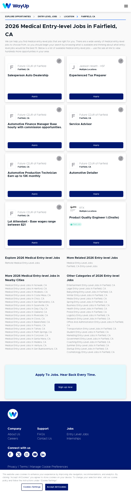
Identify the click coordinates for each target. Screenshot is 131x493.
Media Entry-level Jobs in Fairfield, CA (87, 299)
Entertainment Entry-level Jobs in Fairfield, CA (91, 285)
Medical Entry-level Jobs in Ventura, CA (25, 345)
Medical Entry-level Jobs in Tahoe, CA (25, 329)
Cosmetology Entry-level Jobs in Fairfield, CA (91, 352)
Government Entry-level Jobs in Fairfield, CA (90, 339)
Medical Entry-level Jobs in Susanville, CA (27, 305)
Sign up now (65, 387)
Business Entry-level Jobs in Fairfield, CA (88, 305)
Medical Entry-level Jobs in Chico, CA (24, 299)
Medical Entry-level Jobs (80, 263)
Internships (74, 438)
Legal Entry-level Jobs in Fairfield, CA (86, 289)
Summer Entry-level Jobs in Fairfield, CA (88, 345)
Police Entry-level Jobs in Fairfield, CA (87, 312)
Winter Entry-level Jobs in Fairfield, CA (87, 295)
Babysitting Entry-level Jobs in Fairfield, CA (89, 292)
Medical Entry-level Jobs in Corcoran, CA (26, 335)
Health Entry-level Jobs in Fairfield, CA (87, 309)
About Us (14, 434)
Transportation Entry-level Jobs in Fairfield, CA (91, 329)
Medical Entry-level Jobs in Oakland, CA (26, 312)
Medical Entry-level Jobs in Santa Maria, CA (27, 339)
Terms (23, 466)
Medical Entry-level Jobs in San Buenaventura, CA (31, 349)
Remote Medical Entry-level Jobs (22, 263)
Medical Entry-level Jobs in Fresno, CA (25, 325)
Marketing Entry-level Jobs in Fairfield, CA (89, 335)
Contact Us (44, 438)
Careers (13, 438)
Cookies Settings (32, 487)
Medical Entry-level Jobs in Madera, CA (25, 342)
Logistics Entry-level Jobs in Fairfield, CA (88, 315)
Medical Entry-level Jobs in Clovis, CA (25, 319)
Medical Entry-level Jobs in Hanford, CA (26, 289)
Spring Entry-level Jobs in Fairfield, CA (87, 302)
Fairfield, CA (88, 17)
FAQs (41, 434)
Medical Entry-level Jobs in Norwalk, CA (26, 285)
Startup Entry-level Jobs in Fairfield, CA (87, 349)
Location (69, 17)
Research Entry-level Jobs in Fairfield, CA (88, 319)
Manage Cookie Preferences (49, 466)
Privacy (12, 466)
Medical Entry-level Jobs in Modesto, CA (26, 292)
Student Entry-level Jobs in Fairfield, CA (88, 332)
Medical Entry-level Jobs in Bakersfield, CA (27, 322)
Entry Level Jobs (78, 434)
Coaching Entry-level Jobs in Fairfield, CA (88, 342)
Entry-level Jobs (47, 17)
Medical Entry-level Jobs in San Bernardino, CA (29, 302)
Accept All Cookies (56, 487)
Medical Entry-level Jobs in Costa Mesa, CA (28, 295)
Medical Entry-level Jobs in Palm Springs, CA (28, 332)
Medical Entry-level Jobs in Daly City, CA (26, 309)
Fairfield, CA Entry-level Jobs (82, 266)
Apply (35, 96)
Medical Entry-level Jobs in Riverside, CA (26, 315)
